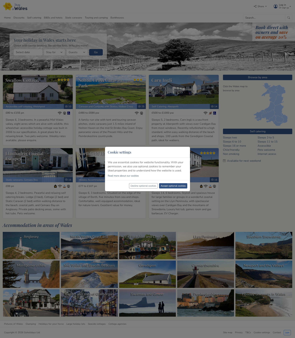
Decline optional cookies (143, 185)
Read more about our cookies (123, 175)
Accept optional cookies (173, 185)
